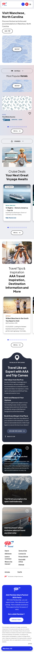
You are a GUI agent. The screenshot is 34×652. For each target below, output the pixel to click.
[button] (8, 126)
